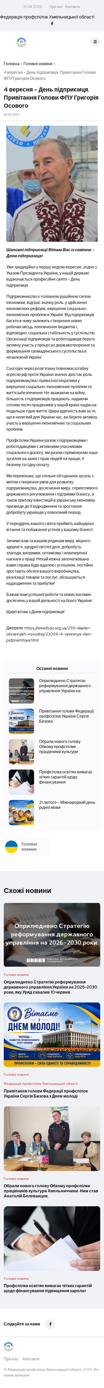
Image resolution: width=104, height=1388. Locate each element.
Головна (11, 63)
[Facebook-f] (50, 1324)
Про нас (56, 6)
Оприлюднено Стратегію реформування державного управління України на (65, 685)
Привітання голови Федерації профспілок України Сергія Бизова (66, 716)
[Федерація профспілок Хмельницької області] (21, 42)
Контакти (72, 6)
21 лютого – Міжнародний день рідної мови (67, 805)
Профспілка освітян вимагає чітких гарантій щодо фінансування (65, 777)
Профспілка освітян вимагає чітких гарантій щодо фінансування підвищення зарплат (48, 1288)
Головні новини (37, 63)
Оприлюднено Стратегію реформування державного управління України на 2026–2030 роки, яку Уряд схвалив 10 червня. (50, 987)
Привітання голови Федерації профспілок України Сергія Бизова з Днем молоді (46, 1093)
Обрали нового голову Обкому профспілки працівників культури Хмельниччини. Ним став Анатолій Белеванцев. (51, 1191)
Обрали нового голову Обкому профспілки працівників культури (60, 746)
